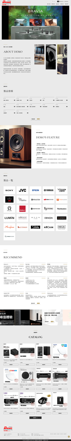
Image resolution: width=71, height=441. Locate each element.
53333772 (8, 435)
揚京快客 (28, 440)
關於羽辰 (51, 433)
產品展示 (58, 433)
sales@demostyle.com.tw (25, 435)
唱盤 (4, 106)
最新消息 (61, 433)
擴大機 (31, 100)
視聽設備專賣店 (24, 438)
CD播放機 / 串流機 (59, 100)
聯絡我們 (65, 433)
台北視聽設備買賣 (46, 438)
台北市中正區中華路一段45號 (38, 435)
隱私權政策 (36, 440)
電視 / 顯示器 (6, 100)
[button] (33, 38)
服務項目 (55, 433)
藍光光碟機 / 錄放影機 (21, 106)
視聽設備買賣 (42, 438)
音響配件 (5, 113)
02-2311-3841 (22, 433)
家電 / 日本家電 (19, 113)
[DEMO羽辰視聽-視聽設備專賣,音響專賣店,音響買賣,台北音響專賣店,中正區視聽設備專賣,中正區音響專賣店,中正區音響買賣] (6, 2)
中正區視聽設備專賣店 (36, 438)
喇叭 (43, 100)
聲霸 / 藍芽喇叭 (32, 106)
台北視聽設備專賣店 (30, 438)
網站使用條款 (40, 440)
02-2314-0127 (36, 433)
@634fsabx (10, 433)
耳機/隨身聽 (45, 106)
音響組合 (57, 106)
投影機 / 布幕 (19, 100)
